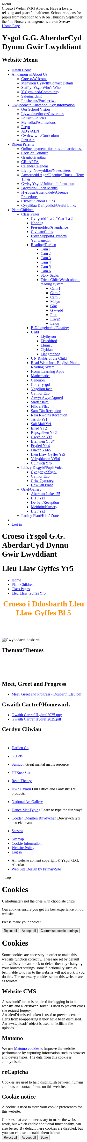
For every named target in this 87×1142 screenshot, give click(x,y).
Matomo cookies (26, 1048)
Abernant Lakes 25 (45, 494)
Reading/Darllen (43, 245)
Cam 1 (55, 288)
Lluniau (46, 345)
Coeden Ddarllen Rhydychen (34, 818)
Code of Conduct (34, 153)
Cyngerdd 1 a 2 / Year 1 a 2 (52, 218)
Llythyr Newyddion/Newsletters (46, 170)
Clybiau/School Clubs (38, 201)
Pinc (53, 315)
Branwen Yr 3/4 (43, 441)
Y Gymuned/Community (40, 92)
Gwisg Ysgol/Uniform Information (47, 184)
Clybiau (47, 350)
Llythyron (48, 336)
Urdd (35, 332)
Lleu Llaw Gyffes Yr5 (48, 454)
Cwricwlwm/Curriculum (40, 135)
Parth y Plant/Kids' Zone (40, 515)
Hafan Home (21, 70)
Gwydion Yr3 (41, 437)
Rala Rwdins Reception (49, 415)
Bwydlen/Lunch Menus (39, 188)
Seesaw (17, 831)
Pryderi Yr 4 (40, 446)
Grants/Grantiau (33, 157)
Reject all (10, 931)
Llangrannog (50, 354)
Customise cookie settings (59, 931)
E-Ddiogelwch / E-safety (50, 328)
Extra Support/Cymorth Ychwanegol (49, 238)
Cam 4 (46, 262)
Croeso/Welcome (34, 79)
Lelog (54, 323)
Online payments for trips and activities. (51, 149)
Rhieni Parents (23, 144)
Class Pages (30, 214)
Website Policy (23, 848)
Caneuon (38, 380)
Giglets (17, 756)
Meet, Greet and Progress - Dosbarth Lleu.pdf (46, 694)
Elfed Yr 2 (39, 428)
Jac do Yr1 (39, 419)
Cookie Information (27, 843)
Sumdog (18, 764)
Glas (53, 306)
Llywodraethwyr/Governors (42, 114)
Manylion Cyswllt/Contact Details (47, 83)
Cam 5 (46, 267)
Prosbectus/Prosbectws (38, 101)
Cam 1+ (47, 249)
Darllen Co (20, 748)
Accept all (29, 931)
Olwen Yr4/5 (41, 450)
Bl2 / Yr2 (38, 511)
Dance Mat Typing (26, 810)
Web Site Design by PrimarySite (36, 869)
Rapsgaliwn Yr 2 (44, 432)
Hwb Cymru (21, 789)
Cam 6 (46, 271)
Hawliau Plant (42, 485)
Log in (17, 524)
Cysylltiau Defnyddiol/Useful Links (48, 205)
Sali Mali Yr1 (41, 424)
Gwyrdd (56, 310)
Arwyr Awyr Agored (47, 398)
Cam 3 (46, 258)
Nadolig (37, 223)
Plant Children (23, 210)
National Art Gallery (27, 802)
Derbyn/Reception (45, 502)
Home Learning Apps (47, 371)
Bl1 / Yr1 (38, 498)
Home (16, 580)
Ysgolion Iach (41, 389)
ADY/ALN (30, 131)
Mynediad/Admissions (38, 122)
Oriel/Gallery (31, 489)
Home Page (11, 26)
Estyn (25, 127)
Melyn (55, 301)
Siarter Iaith (40, 402)
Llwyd (55, 319)
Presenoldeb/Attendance (49, 227)
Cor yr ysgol (40, 384)
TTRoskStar (21, 772)
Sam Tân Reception (46, 411)
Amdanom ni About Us (29, 74)
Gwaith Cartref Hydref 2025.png (37, 715)
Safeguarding (31, 96)
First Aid (28, 140)
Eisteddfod (49, 341)
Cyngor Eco (40, 393)
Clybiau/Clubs (42, 232)
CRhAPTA (30, 162)
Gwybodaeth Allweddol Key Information (43, 105)
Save (44, 1137)
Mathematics (40, 376)
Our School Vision (35, 109)
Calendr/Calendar (34, 166)
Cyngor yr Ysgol (44, 472)
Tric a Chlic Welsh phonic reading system (60, 282)
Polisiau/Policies (33, 118)
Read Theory (22, 781)
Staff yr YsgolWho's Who (41, 87)
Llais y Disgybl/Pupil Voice (42, 467)
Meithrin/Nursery (44, 507)
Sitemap (18, 839)
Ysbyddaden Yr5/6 (45, 459)
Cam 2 (46, 253)
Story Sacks (50, 275)
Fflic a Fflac (40, 406)
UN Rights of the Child (49, 358)
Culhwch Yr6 (41, 463)
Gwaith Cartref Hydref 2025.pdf (36, 719)
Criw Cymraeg (42, 481)
